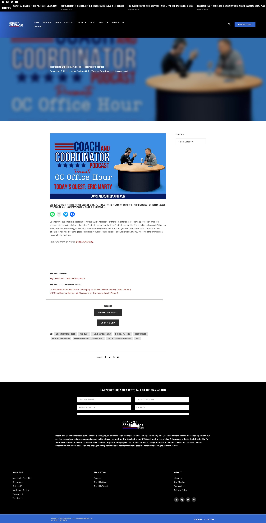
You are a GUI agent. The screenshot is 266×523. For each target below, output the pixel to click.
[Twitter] (110, 357)
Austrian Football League (65, 334)
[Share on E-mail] (118, 357)
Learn (80, 22)
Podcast (47, 22)
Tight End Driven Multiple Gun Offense (67, 278)
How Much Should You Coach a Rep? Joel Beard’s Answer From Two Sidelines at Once (137, 6)
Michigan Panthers (122, 334)
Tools (92, 22)
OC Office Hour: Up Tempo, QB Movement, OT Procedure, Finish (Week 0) (84, 293)
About (102, 22)
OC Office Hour (140, 334)
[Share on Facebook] (105, 357)
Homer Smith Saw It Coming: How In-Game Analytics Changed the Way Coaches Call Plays (208, 6)
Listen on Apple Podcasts (108, 312)
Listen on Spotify (108, 323)
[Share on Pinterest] (114, 357)
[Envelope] (194, 499)
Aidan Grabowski (79, 71)
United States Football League (119, 338)
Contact (38, 26)
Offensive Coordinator (61, 338)
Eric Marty (84, 334)
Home (36, 22)
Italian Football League (102, 334)
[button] (81, 22)
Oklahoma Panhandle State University (88, 338)
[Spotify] (182, 499)
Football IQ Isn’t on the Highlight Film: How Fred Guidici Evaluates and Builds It (70, 6)
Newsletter (118, 22)
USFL (137, 338)
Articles (68, 22)
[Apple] (176, 499)
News (58, 22)
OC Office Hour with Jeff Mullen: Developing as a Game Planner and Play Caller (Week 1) (90, 289)
